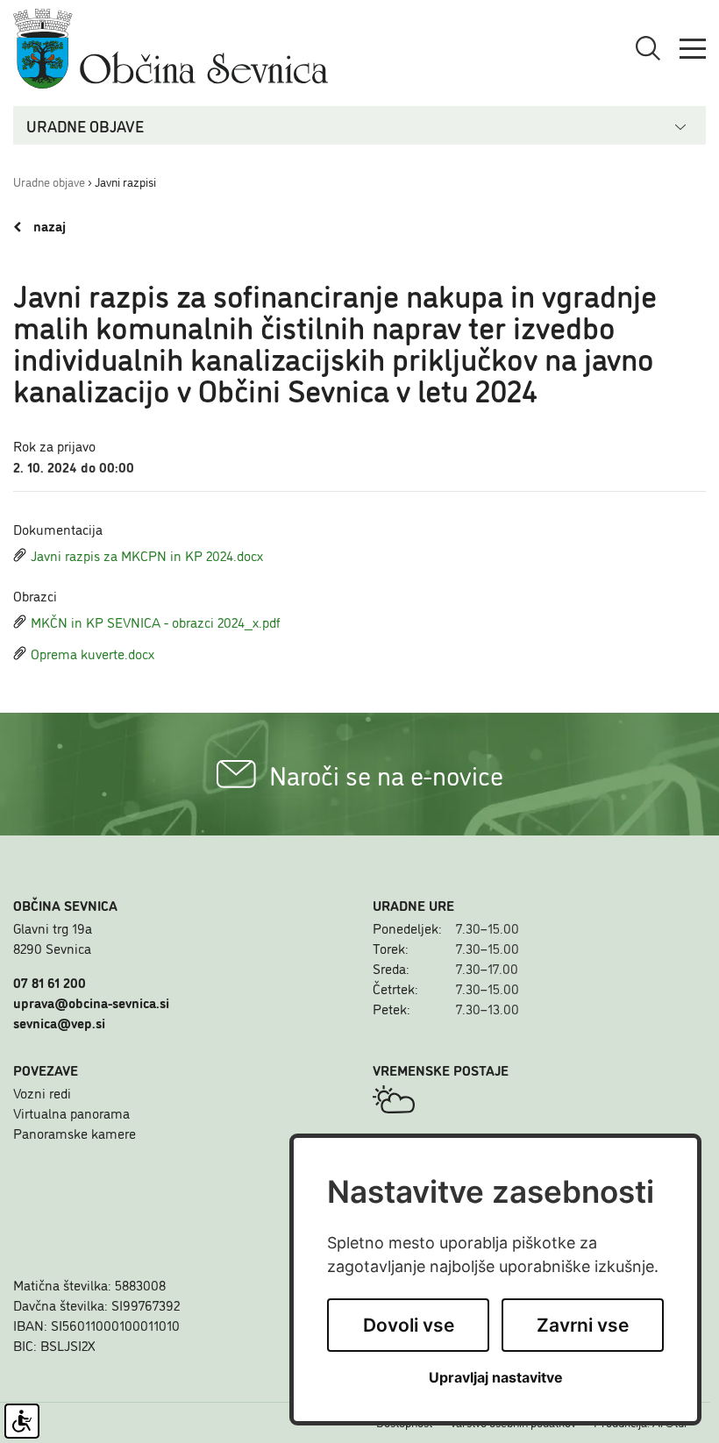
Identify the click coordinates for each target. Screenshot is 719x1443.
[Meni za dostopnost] (22, 1421)
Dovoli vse (408, 1325)
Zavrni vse (583, 1325)
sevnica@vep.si (59, 1022)
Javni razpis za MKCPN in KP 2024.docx (147, 555)
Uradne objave (49, 181)
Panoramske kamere (74, 1133)
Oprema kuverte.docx (92, 653)
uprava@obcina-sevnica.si (91, 1002)
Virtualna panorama (71, 1112)
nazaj (48, 226)
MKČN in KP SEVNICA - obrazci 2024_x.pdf (156, 622)
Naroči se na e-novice (386, 774)
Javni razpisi (125, 181)
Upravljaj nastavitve (496, 1377)
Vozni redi (42, 1092)
